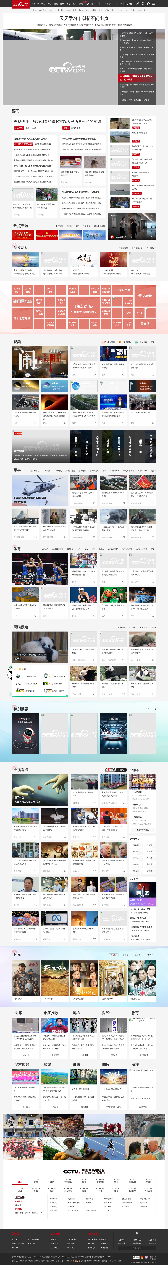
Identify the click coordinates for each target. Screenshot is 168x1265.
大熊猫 (109, 694)
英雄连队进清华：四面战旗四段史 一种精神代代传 (142, 494)
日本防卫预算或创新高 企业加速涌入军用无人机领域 (83, 528)
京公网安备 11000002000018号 (90, 1261)
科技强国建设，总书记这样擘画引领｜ (51, 25)
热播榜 (147, 296)
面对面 (16, 905)
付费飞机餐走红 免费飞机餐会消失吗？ (70, 173)
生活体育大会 (137, 248)
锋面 (77, 226)
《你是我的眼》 (78, 999)
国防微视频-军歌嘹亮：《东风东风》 (113, 494)
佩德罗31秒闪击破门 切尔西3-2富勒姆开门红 (54, 606)
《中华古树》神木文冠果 (140, 909)
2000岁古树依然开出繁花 (139, 913)
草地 (74, 694)
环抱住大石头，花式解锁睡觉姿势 (142, 685)
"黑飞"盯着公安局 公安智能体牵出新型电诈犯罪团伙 (81, 144)
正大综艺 (71, 1207)
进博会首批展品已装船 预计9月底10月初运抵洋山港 (33, 160)
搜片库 (139, 313)
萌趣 (133, 694)
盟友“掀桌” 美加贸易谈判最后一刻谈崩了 (113, 862)
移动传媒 (54, 1248)
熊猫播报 (132, 627)
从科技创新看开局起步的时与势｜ (81, 25)
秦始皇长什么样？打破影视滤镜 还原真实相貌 (25, 862)
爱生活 (136, 858)
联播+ (66, 128)
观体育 (149, 845)
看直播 (145, 323)
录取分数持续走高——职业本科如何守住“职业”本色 (142, 1047)
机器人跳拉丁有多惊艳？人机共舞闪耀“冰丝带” (83, 1037)
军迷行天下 (114, 471)
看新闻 (136, 845)
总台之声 (15, 1239)
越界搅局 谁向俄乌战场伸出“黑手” (83, 930)
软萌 (79, 694)
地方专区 (24, 318)
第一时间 (135, 207)
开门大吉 (105, 837)
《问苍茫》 (18, 999)
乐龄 (101, 10)
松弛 (74, 660)
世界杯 (70, 549)
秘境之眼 (53, 1211)
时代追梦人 (47, 905)
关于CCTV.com (18, 1243)
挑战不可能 (126, 1199)
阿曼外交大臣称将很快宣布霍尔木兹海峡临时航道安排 (82, 198)
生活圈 (106, 1211)
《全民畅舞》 (137, 792)
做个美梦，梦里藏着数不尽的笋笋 (83, 685)
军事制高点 (94, 471)
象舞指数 (51, 1013)
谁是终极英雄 (128, 471)
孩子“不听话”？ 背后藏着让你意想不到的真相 (25, 930)
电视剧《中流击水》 (138, 918)
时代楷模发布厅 (74, 1203)
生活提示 (125, 1207)
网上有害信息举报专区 (97, 1239)
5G (126, 10)
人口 (87, 1207)
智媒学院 (137, 1240)
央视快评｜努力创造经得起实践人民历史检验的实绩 (57, 121)
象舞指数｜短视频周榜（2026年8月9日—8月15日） (54, 1047)
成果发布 (152, 1240)
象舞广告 (31, 1243)
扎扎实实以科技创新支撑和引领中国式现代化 (113, 25)
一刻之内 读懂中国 (29, 387)
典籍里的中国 (73, 1211)
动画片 (125, 955)
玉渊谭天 (86, 226)
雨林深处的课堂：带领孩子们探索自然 (25, 1098)
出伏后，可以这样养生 (80, 1089)
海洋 (135, 1064)
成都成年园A (58, 684)
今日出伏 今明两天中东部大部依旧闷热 (142, 366)
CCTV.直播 (106, 4)
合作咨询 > (137, 1248)
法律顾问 (104, 1243)
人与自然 (53, 1207)
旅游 (81, 10)
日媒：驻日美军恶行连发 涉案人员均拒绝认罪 (54, 528)
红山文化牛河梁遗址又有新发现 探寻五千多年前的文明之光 (25, 1037)
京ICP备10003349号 (49, 1261)
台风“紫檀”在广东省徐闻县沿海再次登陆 (32, 166)
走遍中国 (17, 837)
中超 (78, 549)
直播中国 (89, 4)
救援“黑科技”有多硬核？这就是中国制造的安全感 (113, 794)
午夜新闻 (135, 167)
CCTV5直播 (113, 549)
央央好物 (141, 10)
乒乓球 (101, 549)
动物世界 (143, 1203)
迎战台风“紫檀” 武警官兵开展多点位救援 (83, 494)
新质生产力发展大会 (109, 803)
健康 (94, 10)
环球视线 (105, 871)
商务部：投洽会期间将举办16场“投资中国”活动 (31, 155)
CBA (93, 549)
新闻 (43, 4)
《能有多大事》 (107, 999)
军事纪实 (58, 471)
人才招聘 (104, 1248)
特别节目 (149, 955)
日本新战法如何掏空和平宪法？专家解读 (80, 192)
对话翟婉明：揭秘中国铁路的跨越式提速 (54, 896)
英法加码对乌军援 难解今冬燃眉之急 (46, 206)
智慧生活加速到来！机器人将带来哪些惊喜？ (84, 828)
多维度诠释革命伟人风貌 (139, 922)
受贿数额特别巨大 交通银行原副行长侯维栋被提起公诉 (113, 414)
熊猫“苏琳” (82, 660)
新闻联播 (135, 128)
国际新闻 (16, 215)
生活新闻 (88, 182)
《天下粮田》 (48, 999)
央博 (68, 10)
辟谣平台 (92, 1243)
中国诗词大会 (91, 1211)
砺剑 (104, 471)
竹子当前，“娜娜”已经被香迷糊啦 (112, 685)
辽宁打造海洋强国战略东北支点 (142, 1089)
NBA (86, 549)
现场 (74, 375)
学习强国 (59, 226)
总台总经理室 (33, 1239)
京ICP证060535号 (18, 1261)
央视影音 (54, 1243)
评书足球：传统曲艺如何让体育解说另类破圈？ (54, 1037)
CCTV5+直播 (127, 549)
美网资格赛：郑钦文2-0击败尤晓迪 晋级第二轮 (83, 573)
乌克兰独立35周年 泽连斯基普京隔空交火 (113, 528)
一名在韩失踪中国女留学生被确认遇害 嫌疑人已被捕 (81, 214)
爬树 (103, 660)
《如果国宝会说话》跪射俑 (141, 927)
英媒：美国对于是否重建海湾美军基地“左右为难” (25, 528)
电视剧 (113, 955)
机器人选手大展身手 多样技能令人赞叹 (25, 606)
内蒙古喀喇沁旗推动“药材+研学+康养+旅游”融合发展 (54, 1089)
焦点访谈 (135, 141)
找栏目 (128, 313)
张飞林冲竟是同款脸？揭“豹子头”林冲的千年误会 (54, 862)
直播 (20, 669)
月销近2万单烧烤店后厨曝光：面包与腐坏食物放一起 (82, 150)
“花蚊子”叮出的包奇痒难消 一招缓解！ (25, 414)
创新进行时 (47, 837)
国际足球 (134, 582)
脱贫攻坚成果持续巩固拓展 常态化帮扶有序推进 (32, 150)
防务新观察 (34, 471)
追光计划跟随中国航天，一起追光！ (141, 272)
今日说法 (53, 1203)
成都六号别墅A (59, 676)
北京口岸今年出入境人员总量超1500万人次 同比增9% (34, 177)
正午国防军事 (19, 537)
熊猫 (81, 4)
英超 (45, 616)
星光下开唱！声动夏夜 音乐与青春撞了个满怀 (84, 896)
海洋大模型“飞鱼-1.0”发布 (140, 1099)
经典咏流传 (108, 1199)
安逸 (138, 694)
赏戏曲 (149, 871)
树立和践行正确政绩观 (23, 144)
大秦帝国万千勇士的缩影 (139, 930)
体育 (68, 4)
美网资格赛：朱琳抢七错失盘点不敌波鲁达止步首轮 (83, 607)
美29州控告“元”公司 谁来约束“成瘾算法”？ (54, 930)
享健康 (149, 851)
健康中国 (17, 939)
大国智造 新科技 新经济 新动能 (80, 272)
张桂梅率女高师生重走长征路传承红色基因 (83, 1047)
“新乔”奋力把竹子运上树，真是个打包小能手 (112, 651)
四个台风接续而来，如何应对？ (83, 794)
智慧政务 (137, 1243)
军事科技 (82, 471)
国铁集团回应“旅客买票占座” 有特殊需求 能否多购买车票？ (83, 414)
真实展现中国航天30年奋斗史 (141, 904)
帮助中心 (70, 1248)
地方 (34, 10)
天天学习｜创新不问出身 (84, 18)
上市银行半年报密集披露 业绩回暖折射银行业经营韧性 (113, 1047)
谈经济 (136, 864)
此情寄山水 (75, 128)
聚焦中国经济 (99, 226)
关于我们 (121, 1240)
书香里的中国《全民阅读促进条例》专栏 (113, 1098)
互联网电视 (71, 1239)
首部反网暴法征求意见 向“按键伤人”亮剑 (113, 930)
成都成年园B (30, 691)
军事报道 (47, 471)
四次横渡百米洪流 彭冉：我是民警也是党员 (25, 896)
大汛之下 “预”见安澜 (139, 133)
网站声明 (15, 1248)
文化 (74, 10)
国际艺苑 (107, 1207)
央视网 (53, 1239)
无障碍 (137, 5)
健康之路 (76, 871)
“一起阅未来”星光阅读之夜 (111, 1089)
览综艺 (136, 851)
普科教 (149, 858)
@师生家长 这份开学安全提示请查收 (79, 139)
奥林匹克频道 (57, 549)
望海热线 (92, 1248)
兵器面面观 (70, 471)
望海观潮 (85, 383)
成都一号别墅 (58, 691)
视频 (56, 4)
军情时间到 (142, 471)
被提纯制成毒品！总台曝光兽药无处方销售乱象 (113, 896)
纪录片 (137, 955)
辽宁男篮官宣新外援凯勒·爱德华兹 (113, 607)
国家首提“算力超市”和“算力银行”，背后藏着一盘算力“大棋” (113, 1037)
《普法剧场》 (137, 817)
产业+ (132, 10)
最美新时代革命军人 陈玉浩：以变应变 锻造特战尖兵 (142, 528)
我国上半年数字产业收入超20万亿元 (31, 139)
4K (96, 4)
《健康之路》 (137, 805)
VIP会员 (45, 549)
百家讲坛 (46, 871)
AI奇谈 (54, 383)
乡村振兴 (42, 10)
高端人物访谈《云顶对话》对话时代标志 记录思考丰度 (24, 272)
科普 (87, 10)
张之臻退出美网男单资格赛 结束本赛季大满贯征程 (113, 573)
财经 (62, 4)
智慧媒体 (121, 1243)
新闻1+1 (76, 803)
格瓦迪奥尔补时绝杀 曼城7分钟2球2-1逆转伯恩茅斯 (142, 607)
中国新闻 (135, 180)
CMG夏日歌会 (78, 905)
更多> (153, 342)
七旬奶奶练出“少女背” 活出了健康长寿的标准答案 (113, 828)
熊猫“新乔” (112, 660)
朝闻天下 (135, 154)
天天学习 (19, 128)
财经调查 (105, 905)
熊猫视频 (121, 627)
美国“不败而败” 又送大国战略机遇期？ (113, 366)
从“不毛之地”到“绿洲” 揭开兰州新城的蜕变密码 (25, 828)
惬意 (103, 694)
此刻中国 (26, 383)
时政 (34, 4)
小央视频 (111, 342)
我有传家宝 (108, 1203)
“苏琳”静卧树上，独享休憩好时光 (83, 651)
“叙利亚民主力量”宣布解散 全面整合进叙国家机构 (80, 209)
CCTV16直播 (141, 549)
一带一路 (59, 10)
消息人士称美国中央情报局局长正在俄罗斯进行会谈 (81, 203)
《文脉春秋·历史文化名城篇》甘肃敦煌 (134, 100)
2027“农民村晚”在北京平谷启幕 (25, 1089)
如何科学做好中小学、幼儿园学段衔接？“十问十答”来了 (142, 1037)
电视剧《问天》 (136, 900)
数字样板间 (123, 248)
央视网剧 (127, 342)
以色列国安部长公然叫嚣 (140, 412)
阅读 (107, 10)
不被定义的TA (116, 383)
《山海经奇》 (135, 936)
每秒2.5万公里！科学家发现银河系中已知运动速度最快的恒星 (54, 416)
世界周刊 (46, 939)
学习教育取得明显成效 (43, 144)
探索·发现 (17, 871)
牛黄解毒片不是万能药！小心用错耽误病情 (84, 862)
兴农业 (149, 864)
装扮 (133, 660)
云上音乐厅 (151, 248)
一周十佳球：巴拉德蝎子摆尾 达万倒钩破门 (142, 573)
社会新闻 (64, 182)
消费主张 (76, 837)
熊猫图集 (143, 627)
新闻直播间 (136, 193)
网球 (74, 582)
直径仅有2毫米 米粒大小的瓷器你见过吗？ (54, 828)
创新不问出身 (31, 128)
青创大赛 (143, 342)
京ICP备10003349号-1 (66, 1261)
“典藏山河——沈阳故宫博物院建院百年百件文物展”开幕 (25, 1047)
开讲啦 (88, 1203)
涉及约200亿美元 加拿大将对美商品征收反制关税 (22, 206)
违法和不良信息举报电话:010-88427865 (99, 1257)
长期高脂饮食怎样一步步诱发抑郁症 (83, 1098)
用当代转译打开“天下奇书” (140, 939)
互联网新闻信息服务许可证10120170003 (26, 1257)
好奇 (138, 660)
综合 (15, 616)
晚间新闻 (89, 1199)
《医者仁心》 (135, 999)
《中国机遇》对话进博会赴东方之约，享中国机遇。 (53, 272)
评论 (49, 4)
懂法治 (136, 871)
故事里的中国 (145, 1199)
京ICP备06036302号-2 (33, 1261)
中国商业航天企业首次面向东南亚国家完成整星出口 (33, 171)
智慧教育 (152, 1243)
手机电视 (70, 1243)
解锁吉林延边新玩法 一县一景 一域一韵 (54, 1098)
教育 (75, 4)
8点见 (69, 226)
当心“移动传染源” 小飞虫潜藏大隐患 (94, 173)
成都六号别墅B (31, 684)
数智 (120, 10)
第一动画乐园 (127, 1203)
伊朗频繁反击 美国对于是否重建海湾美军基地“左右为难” (83, 366)
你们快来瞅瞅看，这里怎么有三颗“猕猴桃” (142, 651)
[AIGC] (129, 3)
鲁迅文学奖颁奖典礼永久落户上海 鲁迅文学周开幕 (33, 182)
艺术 (114, 10)
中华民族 (143, 1207)
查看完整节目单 (143, 830)
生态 (51, 10)
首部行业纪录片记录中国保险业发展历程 (111, 272)
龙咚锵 (142, 383)
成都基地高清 (31, 676)
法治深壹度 (106, 939)
